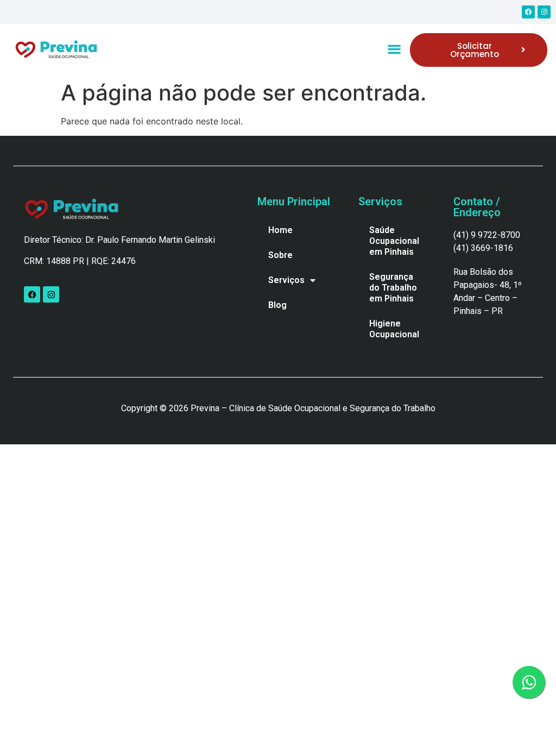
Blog (277, 305)
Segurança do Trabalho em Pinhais (393, 288)
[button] (394, 48)
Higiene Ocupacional (394, 328)
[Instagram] (544, 11)
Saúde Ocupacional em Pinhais (394, 241)
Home (280, 230)
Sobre (280, 255)
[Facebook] (528, 11)
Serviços (286, 280)
